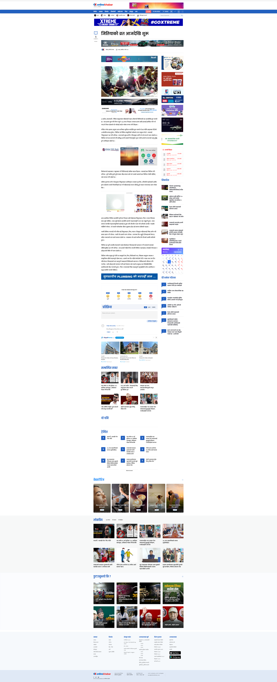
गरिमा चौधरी (132, 15)
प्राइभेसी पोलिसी (172, 647)
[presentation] (153, 337)
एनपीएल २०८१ (127, 640)
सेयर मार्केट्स (157, 11)
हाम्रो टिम (171, 640)
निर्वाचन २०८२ (157, 654)
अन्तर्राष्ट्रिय (95, 656)
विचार (126, 11)
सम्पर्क (170, 649)
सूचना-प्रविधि (111, 652)
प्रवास (94, 654)
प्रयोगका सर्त (172, 642)
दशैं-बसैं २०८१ (157, 661)
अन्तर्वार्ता (95, 647)
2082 (142, 647)
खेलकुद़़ (95, 649)
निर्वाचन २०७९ (157, 652)
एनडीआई (112, 15)
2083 (142, 655)
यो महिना (120, 520)
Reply (108, 332)
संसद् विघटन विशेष (158, 645)
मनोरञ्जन (120, 11)
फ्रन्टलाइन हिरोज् (142, 660)
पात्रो (149, 11)
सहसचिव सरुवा (122, 15)
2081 (142, 645)
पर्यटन (110, 642)
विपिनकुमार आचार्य (143, 15)
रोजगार (110, 645)
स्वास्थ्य (166, 11)
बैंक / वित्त (111, 647)
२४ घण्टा (108, 520)
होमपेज (95, 11)
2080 (142, 643)
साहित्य (94, 645)
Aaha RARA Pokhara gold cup (130, 649)
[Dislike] (117, 332)
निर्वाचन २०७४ (157, 647)
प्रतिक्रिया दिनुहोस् (152, 321)
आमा (98, 15)
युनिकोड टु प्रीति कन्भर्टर (144, 665)
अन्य (136, 11)
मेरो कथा (141, 658)
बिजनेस (106, 11)
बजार (110, 640)
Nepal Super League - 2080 (129, 653)
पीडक (105, 15)
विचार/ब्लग (95, 642)
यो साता (114, 520)
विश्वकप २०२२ (157, 659)
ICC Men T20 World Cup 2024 (130, 643)
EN (171, 11)
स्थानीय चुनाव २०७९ (158, 649)
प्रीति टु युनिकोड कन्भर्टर (144, 662)
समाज (94, 640)
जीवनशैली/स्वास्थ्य (97, 652)
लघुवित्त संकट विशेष (158, 642)
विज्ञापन (171, 645)
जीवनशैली (113, 11)
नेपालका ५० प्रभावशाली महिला (144, 640)
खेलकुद (131, 11)
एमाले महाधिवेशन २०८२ (159, 656)
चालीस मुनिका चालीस (144, 649)
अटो (109, 649)
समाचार (101, 11)
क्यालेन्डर (166, 249)
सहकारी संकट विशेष (158, 640)
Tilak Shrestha (111, 326)
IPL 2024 (126, 646)
